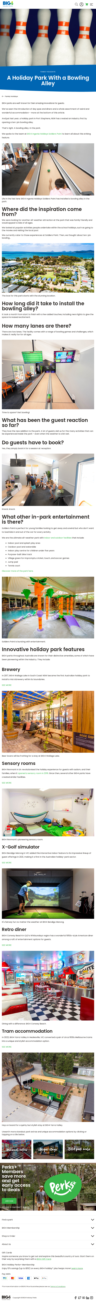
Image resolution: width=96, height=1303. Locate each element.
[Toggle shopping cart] (87, 4)
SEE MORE (7, 685)
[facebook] (75, 1297)
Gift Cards (7, 1252)
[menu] (91, 4)
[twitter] (79, 1297)
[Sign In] (82, 4)
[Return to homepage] (6, 1298)
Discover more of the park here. (17, 571)
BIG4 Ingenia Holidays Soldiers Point (44, 133)
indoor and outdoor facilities (58, 537)
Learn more (77, 1268)
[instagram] (91, 1297)
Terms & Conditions (58, 1286)
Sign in (26, 1207)
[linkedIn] (87, 1297)
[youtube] (83, 1297)
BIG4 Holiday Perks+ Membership (18, 1264)
